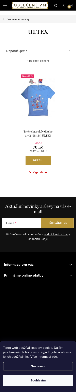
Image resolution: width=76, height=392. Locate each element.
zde (54, 356)
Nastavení (38, 366)
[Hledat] (56, 5)
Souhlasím (38, 380)
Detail (38, 160)
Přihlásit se (57, 223)
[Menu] (5, 5)
